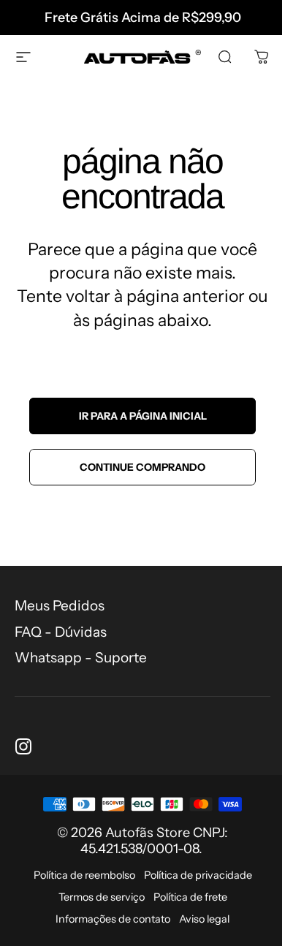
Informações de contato (113, 919)
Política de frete (190, 897)
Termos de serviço (101, 897)
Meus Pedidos (59, 605)
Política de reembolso (84, 875)
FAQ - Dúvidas (61, 632)
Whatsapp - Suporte (81, 657)
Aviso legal (204, 919)
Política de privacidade (198, 875)
